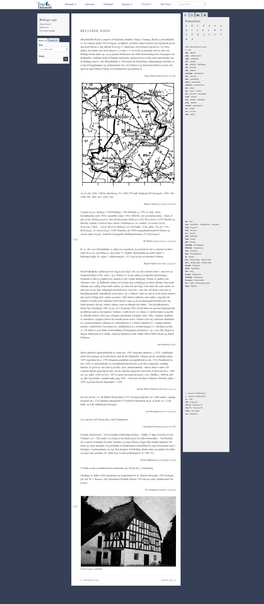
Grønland (108, 4)
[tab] (186, 15)
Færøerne (89, 4)
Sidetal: (42, 56)
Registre (126, 4)
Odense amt (44, 27)
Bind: (41, 45)
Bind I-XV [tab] (54, 40)
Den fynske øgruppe (47, 30)
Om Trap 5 (166, 4)
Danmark (69, 4)
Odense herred (45, 24)
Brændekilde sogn (91, 579)
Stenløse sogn (167, 579)
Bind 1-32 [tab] (43, 40)
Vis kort (145, 4)
